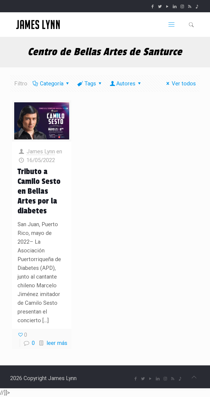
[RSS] (189, 6)
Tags (90, 83)
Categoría (51, 83)
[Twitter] (160, 6)
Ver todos (184, 83)
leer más (56, 343)
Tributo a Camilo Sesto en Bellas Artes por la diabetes (39, 191)
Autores (125, 83)
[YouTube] (167, 6)
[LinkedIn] (175, 6)
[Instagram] (182, 6)
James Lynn (41, 151)
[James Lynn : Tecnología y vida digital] (39, 24)
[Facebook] (153, 6)
